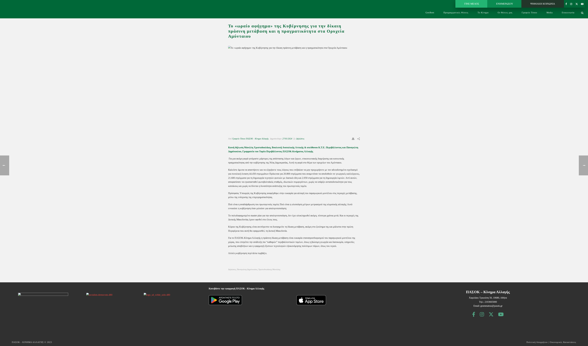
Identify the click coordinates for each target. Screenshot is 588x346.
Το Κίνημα (483, 12)
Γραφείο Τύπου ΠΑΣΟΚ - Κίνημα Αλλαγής (250, 139)
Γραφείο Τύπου (529, 12)
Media (550, 12)
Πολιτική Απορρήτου (537, 342)
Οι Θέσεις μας (505, 12)
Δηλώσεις (300, 139)
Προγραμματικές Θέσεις (455, 12)
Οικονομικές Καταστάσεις (563, 342)
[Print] (353, 139)
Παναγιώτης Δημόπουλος (247, 269)
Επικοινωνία (568, 12)
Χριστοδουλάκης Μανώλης (269, 269)
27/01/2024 (287, 139)
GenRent (430, 12)
